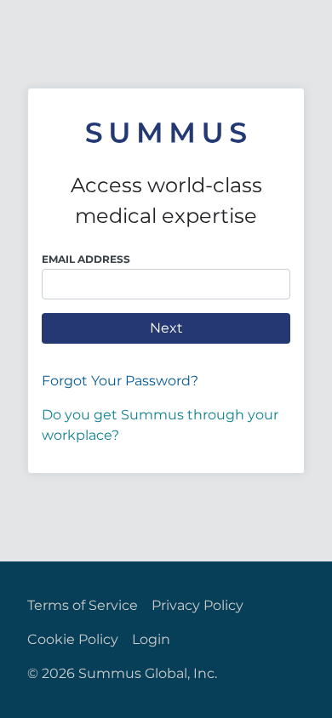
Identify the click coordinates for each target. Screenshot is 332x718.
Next (166, 328)
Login (151, 639)
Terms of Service (82, 605)
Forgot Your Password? (120, 381)
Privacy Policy (197, 605)
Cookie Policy (72, 639)
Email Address (86, 259)
